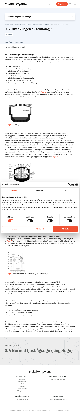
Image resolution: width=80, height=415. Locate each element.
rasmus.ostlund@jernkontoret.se (58, 399)
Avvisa (14, 229)
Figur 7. (10, 273)
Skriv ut (10, 34)
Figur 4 (43, 92)
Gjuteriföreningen (46, 410)
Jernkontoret (26, 410)
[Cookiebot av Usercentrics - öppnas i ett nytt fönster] (69, 184)
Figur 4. (10, 125)
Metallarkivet (22, 388)
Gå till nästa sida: (12, 346)
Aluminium (22, 379)
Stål (22, 384)
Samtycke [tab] (14, 190)
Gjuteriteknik (22, 381)
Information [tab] (40, 190)
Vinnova (66, 410)
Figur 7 (9, 241)
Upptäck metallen (22, 399)
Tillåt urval (40, 229)
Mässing (22, 386)
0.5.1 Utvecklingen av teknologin (16, 47)
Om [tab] (66, 190)
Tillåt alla (65, 229)
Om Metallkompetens (58, 379)
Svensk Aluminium (36, 410)
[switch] (30, 220)
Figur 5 (55, 156)
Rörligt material (22, 391)
